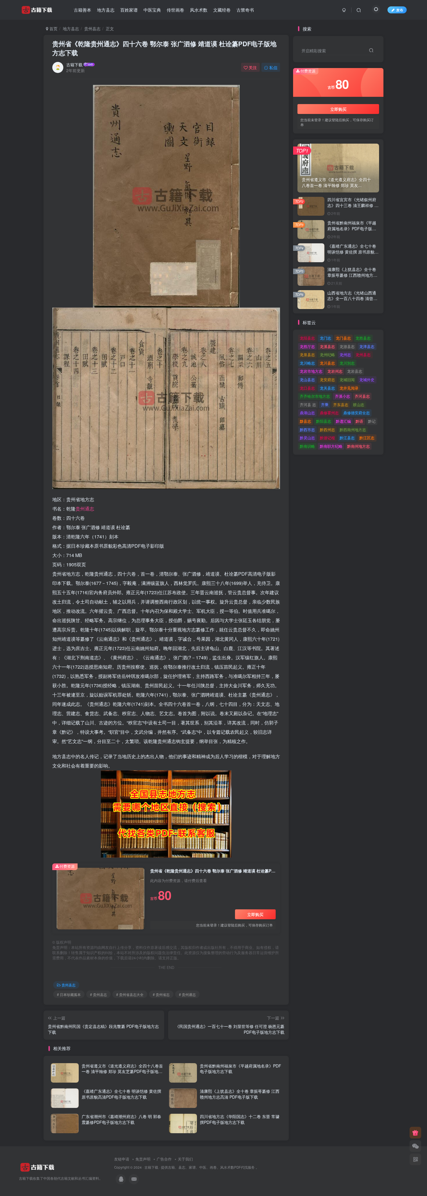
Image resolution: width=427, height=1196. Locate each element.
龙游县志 (347, 346)
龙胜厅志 (307, 346)
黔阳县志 (323, 421)
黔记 (372, 421)
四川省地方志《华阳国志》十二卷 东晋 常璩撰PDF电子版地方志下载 (239, 1119)
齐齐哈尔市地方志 (315, 396)
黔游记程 (327, 437)
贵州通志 (85, 508)
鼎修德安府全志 (356, 412)
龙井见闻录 (349, 388)
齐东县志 (340, 404)
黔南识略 (307, 446)
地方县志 (105, 10)
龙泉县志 (307, 354)
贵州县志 (92, 28)
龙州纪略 (327, 354)
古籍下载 (74, 64)
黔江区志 (366, 437)
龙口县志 (307, 388)
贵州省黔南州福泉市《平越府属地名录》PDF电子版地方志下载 (240, 1068)
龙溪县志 (327, 346)
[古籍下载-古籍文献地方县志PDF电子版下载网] (37, 1167)
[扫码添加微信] (415, 1146)
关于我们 (185, 1159)
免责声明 (142, 1159)
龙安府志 (327, 379)
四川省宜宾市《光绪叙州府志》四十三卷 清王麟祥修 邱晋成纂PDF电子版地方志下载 (352, 208)
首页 (53, 28)
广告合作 (164, 1159)
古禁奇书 (245, 10)
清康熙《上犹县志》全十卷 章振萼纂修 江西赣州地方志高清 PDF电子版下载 (239, 1094)
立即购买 (255, 914)
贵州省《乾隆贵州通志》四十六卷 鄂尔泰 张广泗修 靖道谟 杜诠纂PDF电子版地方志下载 (164, 48)
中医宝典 (152, 10)
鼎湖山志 (307, 412)
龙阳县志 (307, 338)
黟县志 (305, 421)
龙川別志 (347, 363)
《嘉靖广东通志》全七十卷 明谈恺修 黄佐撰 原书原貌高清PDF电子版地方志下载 (121, 1094)
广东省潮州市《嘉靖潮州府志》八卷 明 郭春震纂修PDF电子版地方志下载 (121, 1119)
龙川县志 (327, 363)
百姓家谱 (129, 10)
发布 (399, 9)
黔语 (359, 421)
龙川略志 (307, 363)
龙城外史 (366, 379)
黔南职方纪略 (331, 446)
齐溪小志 (342, 396)
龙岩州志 (334, 371)
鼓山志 (358, 404)
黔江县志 (347, 437)
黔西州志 (327, 429)
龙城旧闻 (347, 379)
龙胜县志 (363, 338)
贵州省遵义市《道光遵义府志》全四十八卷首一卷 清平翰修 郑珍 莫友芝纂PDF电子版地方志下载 (122, 1071)
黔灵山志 (307, 437)
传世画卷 (175, 10)
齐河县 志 (308, 404)
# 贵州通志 (187, 994)
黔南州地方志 (358, 446)
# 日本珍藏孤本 (69, 994)
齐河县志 (362, 396)
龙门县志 (343, 338)
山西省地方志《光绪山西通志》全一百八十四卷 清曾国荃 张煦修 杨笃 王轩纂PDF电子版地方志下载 (352, 301)
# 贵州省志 (161, 994)
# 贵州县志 (98, 994)
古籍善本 (82, 10)
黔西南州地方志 (353, 429)
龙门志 (325, 338)
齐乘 (325, 404)
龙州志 (345, 354)
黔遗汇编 (343, 421)
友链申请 (121, 1159)
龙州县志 (363, 354)
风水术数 (198, 10)
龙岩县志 (354, 371)
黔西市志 (307, 429)
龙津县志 (366, 346)
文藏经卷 (222, 10)
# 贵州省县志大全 (129, 994)
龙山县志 (307, 379)
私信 (273, 67)
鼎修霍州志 (329, 412)
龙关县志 (327, 388)
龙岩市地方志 (311, 371)
